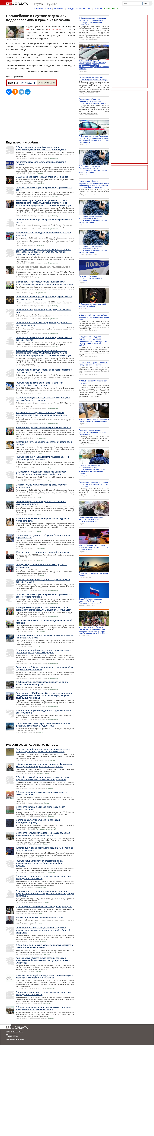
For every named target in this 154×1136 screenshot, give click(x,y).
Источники (59, 8)
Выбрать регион (12, 1037)
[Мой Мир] (28, 92)
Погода (70, 8)
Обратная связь (11, 1035)
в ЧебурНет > (111, 8)
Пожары (98, 8)
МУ (27, 29)
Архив (48, 8)
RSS (22, 1040)
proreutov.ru (14, 39)
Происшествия (83, 8)
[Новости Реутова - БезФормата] (14, 3)
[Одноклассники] (15, 92)
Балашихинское (54, 29)
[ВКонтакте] (9, 92)
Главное (38, 8)
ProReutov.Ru (27, 82)
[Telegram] (21, 92)
